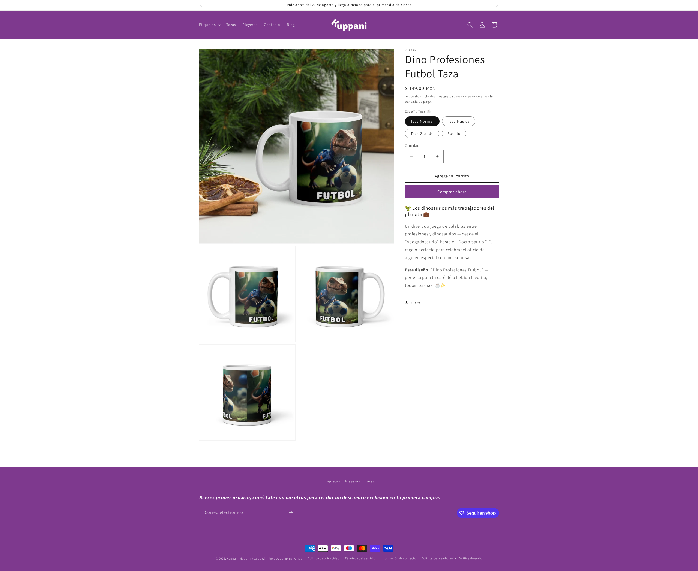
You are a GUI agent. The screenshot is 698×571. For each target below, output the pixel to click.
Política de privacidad (323, 558)
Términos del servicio (360, 558)
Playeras (352, 481)
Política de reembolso (437, 558)
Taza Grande (422, 133)
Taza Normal (422, 121)
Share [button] (415, 302)
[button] (209, 24)
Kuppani (233, 558)
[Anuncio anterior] (201, 5)
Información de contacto (398, 558)
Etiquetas (331, 481)
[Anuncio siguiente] (497, 5)
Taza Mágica (459, 121)
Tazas (370, 481)
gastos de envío (455, 96)
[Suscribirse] (291, 512)
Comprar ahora (452, 191)
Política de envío (470, 558)
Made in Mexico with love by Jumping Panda (271, 558)
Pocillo (454, 133)
